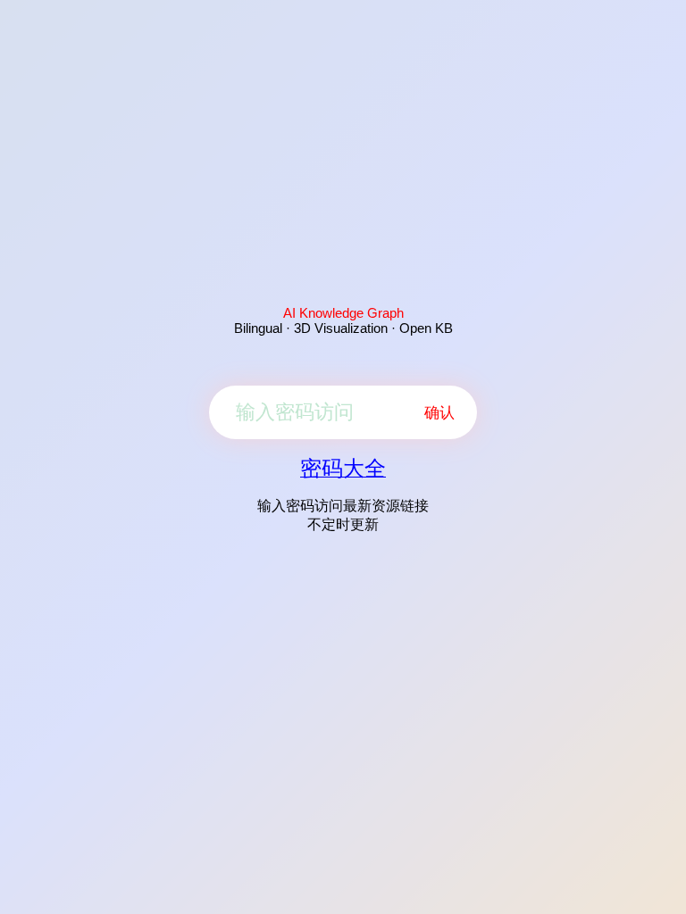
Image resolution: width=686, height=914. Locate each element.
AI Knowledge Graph (343, 312)
